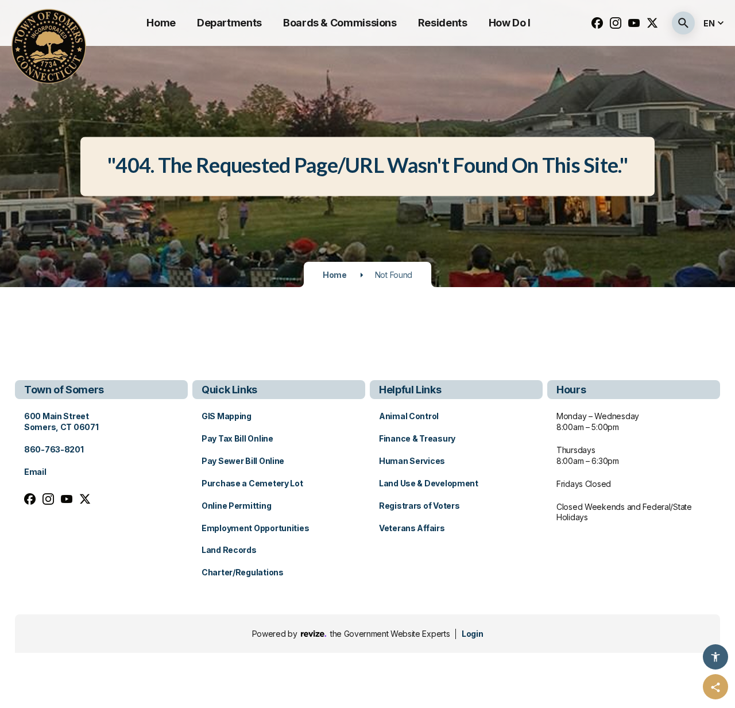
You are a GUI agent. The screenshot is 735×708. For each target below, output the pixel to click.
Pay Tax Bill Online (237, 438)
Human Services (412, 461)
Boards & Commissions (340, 23)
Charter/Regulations (243, 572)
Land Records (229, 550)
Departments (229, 23)
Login (472, 634)
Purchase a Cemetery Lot (252, 483)
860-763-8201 (54, 449)
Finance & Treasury (417, 438)
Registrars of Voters (419, 505)
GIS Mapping (227, 416)
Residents (442, 23)
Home (161, 23)
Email (35, 472)
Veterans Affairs (412, 528)
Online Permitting (236, 505)
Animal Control (409, 416)
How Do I (510, 23)
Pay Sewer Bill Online (243, 461)
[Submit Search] (683, 22)
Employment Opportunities (255, 528)
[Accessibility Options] (715, 657)
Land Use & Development (428, 483)
